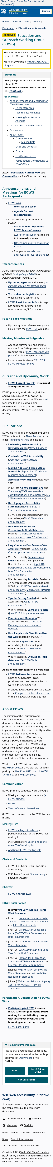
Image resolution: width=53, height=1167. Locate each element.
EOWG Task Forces (25, 156)
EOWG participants (18, 1027)
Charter (19, 151)
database (13, 660)
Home (5, 22)
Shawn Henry (37, 874)
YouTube (28, 1125)
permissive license (41, 1156)
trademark (22, 1156)
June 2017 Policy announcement (27, 613)
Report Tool (26, 641)
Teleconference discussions (23, 808)
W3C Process (14, 768)
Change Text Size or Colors (28, 1)
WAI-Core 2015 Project (27, 771)
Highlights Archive (19, 440)
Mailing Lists (28, 142)
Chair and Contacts (26, 147)
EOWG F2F (32, 329)
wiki (47, 399)
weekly (31, 251)
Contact (15, 1133)
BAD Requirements (18, 937)
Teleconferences (24, 108)
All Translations (10, 1146)
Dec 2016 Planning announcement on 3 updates (25, 625)
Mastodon (12, 1125)
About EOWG (17, 135)
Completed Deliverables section (32, 693)
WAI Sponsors (27, 775)
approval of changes (36, 255)
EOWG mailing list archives (23, 830)
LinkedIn (36, 1119)
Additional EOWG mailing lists (24, 850)
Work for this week (25, 207)
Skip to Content (8, 1)
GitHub (12, 803)
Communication (24, 138)
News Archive (33, 436)
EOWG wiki (15, 91)
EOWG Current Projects (21, 383)
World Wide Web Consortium (34, 1152)
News (5, 1139)
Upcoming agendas (19, 282)
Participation (10, 176)
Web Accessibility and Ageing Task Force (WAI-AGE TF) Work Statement (29, 985)
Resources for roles (29, 1146)
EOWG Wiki (14, 203)
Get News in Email (16, 1119)
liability (12, 1156)
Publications (16, 130)
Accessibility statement (22, 1139)
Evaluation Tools (37, 657)
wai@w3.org (26, 1058)
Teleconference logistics (22, 294)
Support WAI (39, 1133)
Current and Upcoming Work (26, 125)
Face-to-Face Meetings (27, 113)
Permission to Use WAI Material (17, 1162)
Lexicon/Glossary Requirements (26, 965)
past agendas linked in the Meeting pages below (28, 286)
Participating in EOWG (24, 274)
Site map (25, 1133)
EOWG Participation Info (22, 302)
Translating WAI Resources (23, 491)
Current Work (32, 173)
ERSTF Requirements (24, 925)
